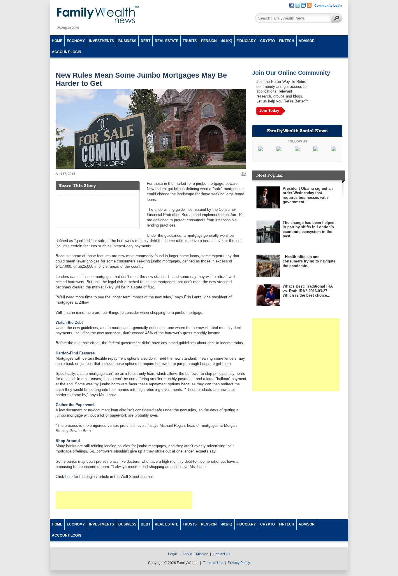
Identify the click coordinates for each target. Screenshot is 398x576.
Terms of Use (213, 563)
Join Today (269, 110)
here (69, 476)
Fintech (286, 41)
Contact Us (221, 554)
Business (127, 41)
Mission (202, 554)
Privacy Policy (239, 563)
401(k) (226, 41)
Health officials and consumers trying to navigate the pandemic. (309, 261)
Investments (101, 41)
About (187, 554)
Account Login (66, 52)
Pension (209, 41)
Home (57, 41)
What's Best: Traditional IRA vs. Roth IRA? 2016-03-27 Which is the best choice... (308, 290)
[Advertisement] (124, 500)
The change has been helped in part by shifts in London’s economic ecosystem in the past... (308, 229)
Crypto (267, 41)
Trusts (190, 41)
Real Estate (166, 41)
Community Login (328, 5)
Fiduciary (246, 41)
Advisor (307, 41)
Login (172, 554)
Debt (145, 41)
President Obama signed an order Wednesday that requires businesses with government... (308, 195)
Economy (76, 41)
